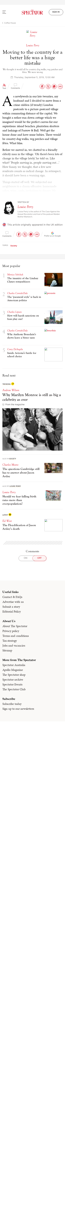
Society (13, 246)
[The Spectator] (32, 12)
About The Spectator (14, 626)
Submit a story (11, 606)
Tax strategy (9, 640)
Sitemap (7, 650)
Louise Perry (25, 207)
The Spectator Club (14, 689)
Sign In (56, 12)
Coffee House (10, 23)
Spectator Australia (13, 665)
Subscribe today (11, 704)
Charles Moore (10, 464)
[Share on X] (48, 86)
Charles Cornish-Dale (17, 293)
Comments (15, 88)
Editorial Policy (11, 611)
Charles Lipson (14, 311)
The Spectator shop (13, 674)
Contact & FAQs (12, 597)
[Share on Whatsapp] (54, 86)
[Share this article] (60, 86)
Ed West (7, 521)
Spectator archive (12, 679)
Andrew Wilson (10, 390)
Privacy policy (10, 631)
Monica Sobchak (15, 274)
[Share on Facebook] (42, 86)
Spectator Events (12, 684)
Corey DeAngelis (15, 349)
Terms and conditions (15, 636)
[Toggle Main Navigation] (8, 12)
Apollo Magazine (12, 670)
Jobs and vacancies (13, 645)
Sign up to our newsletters (18, 708)
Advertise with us (13, 602)
